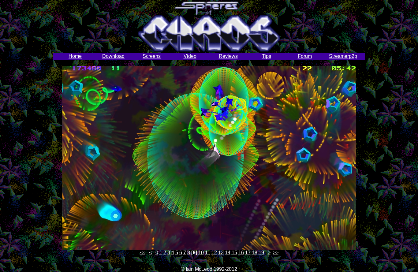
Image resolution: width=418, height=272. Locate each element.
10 (201, 252)
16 (241, 252)
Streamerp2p (343, 56)
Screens (152, 56)
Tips (266, 56)
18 (254, 252)
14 (227, 252)
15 (234, 252)
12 (214, 252)
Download (113, 56)
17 (248, 252)
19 (261, 252)
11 (207, 252)
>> (275, 252)
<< (142, 252)
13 (221, 252)
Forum (305, 56)
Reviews (228, 56)
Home (75, 56)
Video (190, 56)
